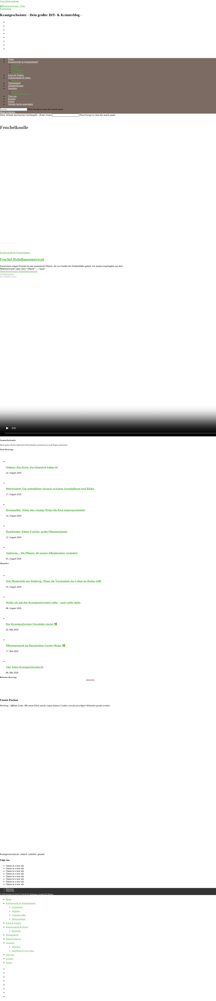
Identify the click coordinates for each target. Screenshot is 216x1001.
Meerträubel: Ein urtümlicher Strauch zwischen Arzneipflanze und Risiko (50, 488)
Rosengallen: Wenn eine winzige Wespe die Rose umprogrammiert (45, 510)
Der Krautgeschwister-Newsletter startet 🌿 (31, 624)
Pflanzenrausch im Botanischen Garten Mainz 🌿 (35, 645)
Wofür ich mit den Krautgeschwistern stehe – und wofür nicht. (43, 602)
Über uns (10, 955)
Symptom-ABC (19, 915)
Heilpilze (16, 911)
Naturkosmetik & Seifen (17, 927)
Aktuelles (16, 947)
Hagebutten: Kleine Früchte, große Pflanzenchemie (36, 531)
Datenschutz (10, 891)
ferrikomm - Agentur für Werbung (41, 894)
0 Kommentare (7, 274)
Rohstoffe (16, 931)
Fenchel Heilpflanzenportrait (22, 259)
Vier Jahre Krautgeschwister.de (24, 667)
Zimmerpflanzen (13, 939)
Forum (9, 962)
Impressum (10, 889)
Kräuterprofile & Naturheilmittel (15, 252)
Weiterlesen (18, 271)
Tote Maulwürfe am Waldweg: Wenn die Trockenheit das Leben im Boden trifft (53, 581)
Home (8, 899)
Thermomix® (12, 935)
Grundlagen (17, 907)
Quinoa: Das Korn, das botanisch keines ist (32, 467)
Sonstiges (10, 943)
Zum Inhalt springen (9, 1)
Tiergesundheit (18, 919)
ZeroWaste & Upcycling (23, 951)
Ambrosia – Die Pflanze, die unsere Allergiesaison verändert (41, 553)
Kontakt (9, 958)
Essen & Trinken (13, 923)
